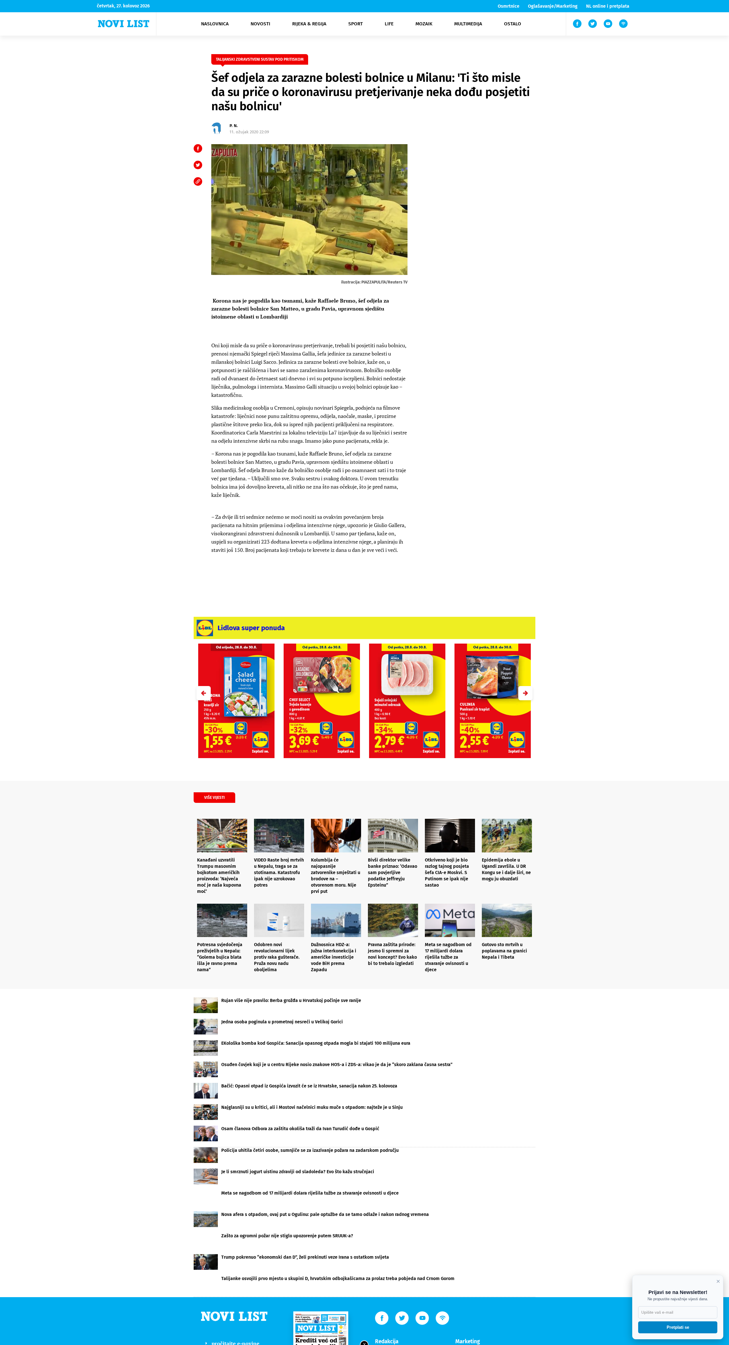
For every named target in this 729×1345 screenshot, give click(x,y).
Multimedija (468, 24)
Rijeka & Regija (309, 24)
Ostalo (512, 24)
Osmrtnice (508, 6)
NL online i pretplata (607, 6)
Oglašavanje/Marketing (553, 6)
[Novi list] (123, 23)
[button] (525, 693)
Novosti (260, 24)
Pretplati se (678, 1327)
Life (389, 24)
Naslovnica (215, 24)
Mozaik (423, 24)
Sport (355, 24)
